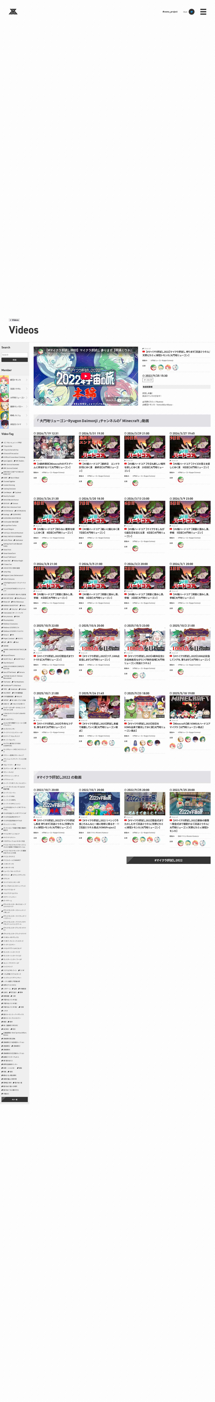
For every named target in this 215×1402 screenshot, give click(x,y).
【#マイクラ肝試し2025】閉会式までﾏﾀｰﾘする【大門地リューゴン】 (54, 657)
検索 (15, 359)
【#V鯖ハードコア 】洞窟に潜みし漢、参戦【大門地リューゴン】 (189, 595)
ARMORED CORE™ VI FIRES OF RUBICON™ (13, 473)
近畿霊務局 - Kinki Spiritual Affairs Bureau (14, 1034)
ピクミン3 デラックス (19, 875)
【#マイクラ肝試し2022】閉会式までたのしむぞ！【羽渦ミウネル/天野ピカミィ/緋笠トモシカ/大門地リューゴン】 (143, 824)
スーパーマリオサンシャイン (11, 804)
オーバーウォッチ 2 (9, 740)
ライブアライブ (8, 966)
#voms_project (170, 11)
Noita (23, 605)
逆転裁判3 (16, 1046)
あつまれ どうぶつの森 (19, 700)
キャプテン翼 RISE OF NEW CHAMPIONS (11, 744)
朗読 (4, 1022)
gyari (135, 743)
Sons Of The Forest (9, 672)
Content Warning (9, 485)
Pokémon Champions (10, 624)
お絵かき (6, 704)
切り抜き (13, 992)
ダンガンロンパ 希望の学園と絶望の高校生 (14, 829)
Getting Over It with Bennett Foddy (12, 545)
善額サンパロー (16, 406)
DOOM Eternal (8, 511)
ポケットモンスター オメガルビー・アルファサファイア (14, 905)
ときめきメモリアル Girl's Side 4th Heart (14, 714)
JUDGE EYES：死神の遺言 (11, 568)
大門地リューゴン (17, 397)
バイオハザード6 (8, 867)
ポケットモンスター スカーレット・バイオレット (14, 911)
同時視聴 (6, 996)
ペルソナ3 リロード (9, 889)
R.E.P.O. (20, 638)
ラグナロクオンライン (10, 970)
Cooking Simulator (9, 489)
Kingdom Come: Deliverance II (13, 575)
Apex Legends (7, 461)
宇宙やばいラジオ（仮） (10, 1000)
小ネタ (5, 1011)
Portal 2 (6, 635)
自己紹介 (6, 1029)
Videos (15, 320)
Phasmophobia (8, 620)
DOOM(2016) (21, 511)
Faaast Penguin (8, 529)
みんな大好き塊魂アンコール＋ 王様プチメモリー (14, 724)
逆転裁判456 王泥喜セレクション (13, 1053)
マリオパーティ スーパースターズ (13, 941)
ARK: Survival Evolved (10, 468)
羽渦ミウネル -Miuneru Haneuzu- (97, 832)
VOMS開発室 (18, 693)
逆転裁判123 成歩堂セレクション (13, 1042)
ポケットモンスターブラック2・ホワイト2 (14, 929)
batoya (59, 672)
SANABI (5, 646)
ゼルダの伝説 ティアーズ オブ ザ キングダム (14, 808)
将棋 (22, 1007)
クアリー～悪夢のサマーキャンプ (13, 755)
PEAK (18, 616)
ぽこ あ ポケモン (8, 719)
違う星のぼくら (8, 1060)
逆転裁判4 (6, 1049)
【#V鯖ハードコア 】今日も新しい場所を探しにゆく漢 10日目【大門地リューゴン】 (144, 467)
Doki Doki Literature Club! (12, 507)
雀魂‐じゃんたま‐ (9, 1068)
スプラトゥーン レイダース (11, 776)
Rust (17, 642)
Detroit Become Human (11, 500)
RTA (11, 642)
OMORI (5, 609)
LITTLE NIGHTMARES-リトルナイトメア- (14, 589)
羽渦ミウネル (15, 388)
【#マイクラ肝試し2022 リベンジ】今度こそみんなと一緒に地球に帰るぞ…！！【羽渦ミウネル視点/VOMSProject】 (99, 824)
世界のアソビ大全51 (9, 985)
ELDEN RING (17, 514)
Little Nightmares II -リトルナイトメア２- (14, 584)
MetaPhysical (21, 598)
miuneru (175, 367)
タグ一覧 (14, 1099)
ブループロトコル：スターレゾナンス (14, 886)
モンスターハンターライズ (11, 952)
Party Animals (8, 616)
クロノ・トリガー (8, 765)
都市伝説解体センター (10, 1064)
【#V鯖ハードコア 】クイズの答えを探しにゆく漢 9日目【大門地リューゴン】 (190, 465)
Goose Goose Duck (9, 553)
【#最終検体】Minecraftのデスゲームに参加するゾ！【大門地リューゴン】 (53, 465)
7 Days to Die (7, 446)
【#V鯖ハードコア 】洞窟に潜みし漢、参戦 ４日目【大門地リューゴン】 (53, 595)
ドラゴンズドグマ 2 (9, 856)
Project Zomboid (8, 638)
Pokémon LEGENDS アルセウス (13, 631)
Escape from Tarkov (10, 525)
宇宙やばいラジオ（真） (10, 1007)
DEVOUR (6, 503)
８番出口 (6, 1093)
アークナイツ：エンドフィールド (13, 732)
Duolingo (6, 514)
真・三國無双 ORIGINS (10, 1025)
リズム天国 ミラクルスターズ (12, 974)
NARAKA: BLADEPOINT (10, 605)
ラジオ (22, 970)
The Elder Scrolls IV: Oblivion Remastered (13, 677)
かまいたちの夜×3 (18, 704)
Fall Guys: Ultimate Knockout (13, 533)
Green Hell (6, 561)
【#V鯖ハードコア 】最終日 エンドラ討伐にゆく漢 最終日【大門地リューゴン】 (99, 467)
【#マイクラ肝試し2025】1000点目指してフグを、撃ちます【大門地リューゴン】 (190, 657)
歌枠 (11, 1022)
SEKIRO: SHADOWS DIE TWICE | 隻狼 (14, 650)
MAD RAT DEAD (8, 598)
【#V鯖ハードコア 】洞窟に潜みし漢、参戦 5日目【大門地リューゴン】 (189, 530)
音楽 (11, 1071)
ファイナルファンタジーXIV (11, 882)
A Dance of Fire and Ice (10, 453)
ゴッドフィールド (8, 768)
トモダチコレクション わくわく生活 (14, 841)
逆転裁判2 (6, 1046)
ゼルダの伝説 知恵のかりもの (12, 820)
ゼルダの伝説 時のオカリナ (11, 817)
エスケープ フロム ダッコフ (11, 736)
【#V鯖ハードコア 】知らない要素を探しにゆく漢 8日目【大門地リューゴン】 (54, 530)
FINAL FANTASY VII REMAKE (12, 536)
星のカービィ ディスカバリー (12, 1018)
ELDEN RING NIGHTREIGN (12, 518)
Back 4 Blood (15, 478)
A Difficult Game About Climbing (14, 457)
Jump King (7, 572)
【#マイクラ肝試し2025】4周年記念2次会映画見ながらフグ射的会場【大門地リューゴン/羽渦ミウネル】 (144, 659)
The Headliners (19, 682)
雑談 (20, 1068)
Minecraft (6, 602)
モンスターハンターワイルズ (12, 955)
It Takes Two (7, 564)
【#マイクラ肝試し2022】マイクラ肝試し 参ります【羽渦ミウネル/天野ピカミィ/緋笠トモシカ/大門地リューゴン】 (176, 353)
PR (13, 635)
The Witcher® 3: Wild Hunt (12, 685)
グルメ (19, 765)
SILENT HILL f (20, 659)
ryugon (153, 367)
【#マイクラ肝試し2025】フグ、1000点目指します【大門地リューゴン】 (99, 657)
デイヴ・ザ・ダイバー (9, 837)
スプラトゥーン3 (8, 779)
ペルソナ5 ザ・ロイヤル (10, 893)
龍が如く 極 (18, 1082)
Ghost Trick (7, 550)
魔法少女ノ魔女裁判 (9, 1075)
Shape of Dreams (9, 655)
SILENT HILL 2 (8, 659)
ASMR (5, 478)
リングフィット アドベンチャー (12, 978)
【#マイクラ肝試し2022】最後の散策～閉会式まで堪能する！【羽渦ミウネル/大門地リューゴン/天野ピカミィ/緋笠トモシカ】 (189, 826)
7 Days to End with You (10, 450)
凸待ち (5, 992)
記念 (14, 1029)
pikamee (161, 367)
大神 (14, 996)
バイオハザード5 (8, 864)
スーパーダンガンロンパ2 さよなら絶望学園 (14, 788)
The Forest (6, 682)
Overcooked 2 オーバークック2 (13, 613)
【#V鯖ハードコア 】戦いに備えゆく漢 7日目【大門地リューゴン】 (100, 530)
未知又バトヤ (15, 424)
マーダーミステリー (9, 944)
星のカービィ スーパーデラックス (13, 1014)
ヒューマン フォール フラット (11, 871)
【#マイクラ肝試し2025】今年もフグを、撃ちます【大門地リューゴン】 (53, 725)
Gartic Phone (7, 540)
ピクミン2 (6, 875)
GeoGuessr (19, 540)
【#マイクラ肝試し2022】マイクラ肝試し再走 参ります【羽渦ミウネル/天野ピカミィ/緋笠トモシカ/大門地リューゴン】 (54, 824)
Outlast (23, 609)
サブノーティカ (21, 768)
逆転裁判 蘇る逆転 (9, 1038)
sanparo (45, 672)
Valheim (23, 689)
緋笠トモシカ (15, 379)
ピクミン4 (6, 878)
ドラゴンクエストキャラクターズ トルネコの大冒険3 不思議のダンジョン (14, 846)
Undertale (14, 689)
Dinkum (15, 503)
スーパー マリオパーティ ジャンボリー (14, 783)
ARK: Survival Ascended (11, 464)
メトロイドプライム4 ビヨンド (12, 948)
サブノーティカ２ (8, 772)
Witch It (19, 696)
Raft (4, 642)
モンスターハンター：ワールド (12, 959)
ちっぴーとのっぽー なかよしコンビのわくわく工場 (14, 708)
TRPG (5, 689)
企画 (15, 989)
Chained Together (9, 481)
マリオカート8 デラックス (11, 937)
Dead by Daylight (9, 496)
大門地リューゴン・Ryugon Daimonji (161, 360)
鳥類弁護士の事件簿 (10, 1079)
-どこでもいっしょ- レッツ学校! (12, 442)
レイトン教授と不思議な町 (11, 981)
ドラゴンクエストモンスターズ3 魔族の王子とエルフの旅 (14, 852)
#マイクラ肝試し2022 (169, 860)
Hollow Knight (18, 561)
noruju (66, 672)
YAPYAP (5, 700)
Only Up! (15, 609)
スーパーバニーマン (9, 793)
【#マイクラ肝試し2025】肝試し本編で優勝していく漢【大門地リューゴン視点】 (98, 727)
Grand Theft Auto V (9, 557)
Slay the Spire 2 (8, 663)
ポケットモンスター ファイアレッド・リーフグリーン (14, 917)
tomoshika (168, 367)
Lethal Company (8, 579)
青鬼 (4, 1071)
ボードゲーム (7, 900)
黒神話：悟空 (7, 1082)
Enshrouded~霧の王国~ (11, 522)
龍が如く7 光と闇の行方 (11, 1090)
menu (203, 12)
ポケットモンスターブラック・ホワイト (14, 933)
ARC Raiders (20, 461)
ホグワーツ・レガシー (10, 897)
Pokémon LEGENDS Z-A (11, 627)
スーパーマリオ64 (8, 796)
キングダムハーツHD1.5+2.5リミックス (14, 750)
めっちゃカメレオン (9, 729)
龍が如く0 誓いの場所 (10, 1086)
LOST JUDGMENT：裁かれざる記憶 (14, 594)
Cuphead (18, 492)
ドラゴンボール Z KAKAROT (12, 860)
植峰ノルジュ (15, 415)
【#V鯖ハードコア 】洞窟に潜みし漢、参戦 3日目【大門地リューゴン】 (99, 595)
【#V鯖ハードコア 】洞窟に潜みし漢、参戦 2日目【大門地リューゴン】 (144, 595)
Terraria (22, 672)
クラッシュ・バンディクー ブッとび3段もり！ (14, 760)
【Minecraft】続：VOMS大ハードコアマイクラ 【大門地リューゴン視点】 (190, 725)
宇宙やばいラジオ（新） (10, 1003)
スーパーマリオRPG (9, 800)
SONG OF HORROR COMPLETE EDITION (13, 667)
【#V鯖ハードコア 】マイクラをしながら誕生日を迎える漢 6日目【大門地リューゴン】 (144, 532)
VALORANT (7, 693)
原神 (21, 992)
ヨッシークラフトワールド (11, 963)
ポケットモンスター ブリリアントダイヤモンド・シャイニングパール (14, 923)
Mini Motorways (18, 602)
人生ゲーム (7, 989)
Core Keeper (7, 492)
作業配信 (23, 989)
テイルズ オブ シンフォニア (11, 834)
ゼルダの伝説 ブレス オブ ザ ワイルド (14, 813)
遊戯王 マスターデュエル (11, 1057)
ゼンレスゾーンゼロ (9, 824)
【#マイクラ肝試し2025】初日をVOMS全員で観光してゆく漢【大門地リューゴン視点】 (144, 727)
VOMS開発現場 (8, 696)
